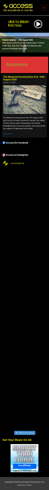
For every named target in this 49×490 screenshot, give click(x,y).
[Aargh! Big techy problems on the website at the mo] (24, 207)
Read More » (8, 134)
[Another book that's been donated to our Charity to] (24, 312)
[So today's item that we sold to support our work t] (24, 338)
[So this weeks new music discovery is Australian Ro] (24, 364)
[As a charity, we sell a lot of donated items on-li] (24, 390)
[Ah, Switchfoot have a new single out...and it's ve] (24, 286)
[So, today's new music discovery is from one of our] (24, 259)
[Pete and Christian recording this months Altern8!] (24, 233)
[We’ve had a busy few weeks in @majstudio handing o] (24, 181)
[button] (24, 43)
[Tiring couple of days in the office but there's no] (24, 416)
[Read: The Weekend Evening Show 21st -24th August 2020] (24, 99)
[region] (24, 43)
